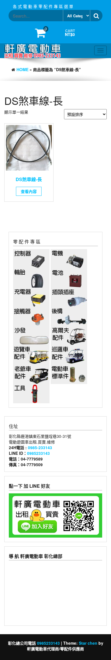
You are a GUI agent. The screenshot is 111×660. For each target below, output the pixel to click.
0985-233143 (40, 447)
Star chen (88, 643)
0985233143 (38, 453)
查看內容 (29, 191)
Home (22, 69)
